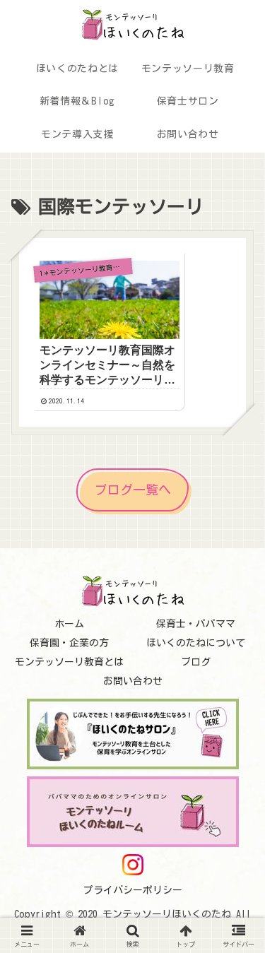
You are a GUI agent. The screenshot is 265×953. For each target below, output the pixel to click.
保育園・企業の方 (69, 643)
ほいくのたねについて (195, 643)
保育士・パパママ (195, 624)
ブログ (196, 662)
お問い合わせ (133, 681)
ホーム (69, 624)
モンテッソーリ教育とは (69, 662)
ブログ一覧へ (133, 489)
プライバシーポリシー (132, 890)
